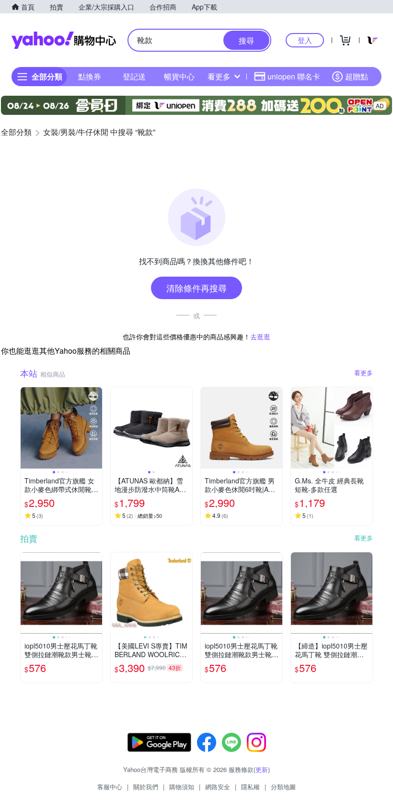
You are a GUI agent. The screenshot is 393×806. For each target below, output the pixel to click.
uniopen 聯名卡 (293, 76)
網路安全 (217, 786)
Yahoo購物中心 (64, 40)
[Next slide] (96, 428)
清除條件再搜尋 (196, 287)
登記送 (134, 76)
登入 (305, 40)
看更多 (219, 76)
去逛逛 (260, 336)
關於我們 (145, 786)
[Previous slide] (27, 428)
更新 (261, 769)
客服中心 (109, 786)
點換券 (89, 76)
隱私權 (250, 786)
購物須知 (181, 786)
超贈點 (356, 76)
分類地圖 (283, 786)
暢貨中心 (179, 76)
